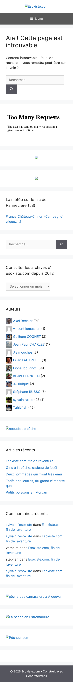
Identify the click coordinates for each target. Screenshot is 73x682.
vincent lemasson (26, 329)
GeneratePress (36, 676)
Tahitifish (20, 407)
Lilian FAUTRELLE (27, 360)
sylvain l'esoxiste (19, 525)
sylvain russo (23, 399)
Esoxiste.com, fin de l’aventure (29, 461)
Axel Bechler (23, 321)
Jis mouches (23, 352)
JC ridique (21, 384)
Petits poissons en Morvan (26, 492)
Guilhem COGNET (27, 336)
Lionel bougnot (24, 368)
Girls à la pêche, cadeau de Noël (31, 468)
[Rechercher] (11, 89)
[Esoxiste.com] (36, 6)
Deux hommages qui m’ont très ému (34, 474)
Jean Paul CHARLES (29, 344)
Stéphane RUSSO (26, 392)
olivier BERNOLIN (26, 376)
